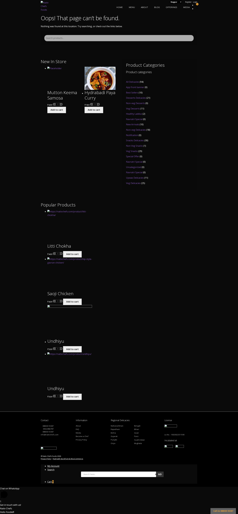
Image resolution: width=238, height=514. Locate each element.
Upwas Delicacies (135, 177)
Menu (132, 7)
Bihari (136, 429)
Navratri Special (134, 119)
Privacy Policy (81, 439)
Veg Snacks (132, 151)
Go (160, 474)
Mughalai (138, 443)
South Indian (139, 440)
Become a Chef (82, 436)
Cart (50, 481)
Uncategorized (133, 167)
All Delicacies (132, 81)
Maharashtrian (117, 426)
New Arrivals (132, 124)
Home (119, 7)
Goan (136, 433)
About (144, 7)
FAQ (77, 429)
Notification (132, 135)
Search (50, 469)
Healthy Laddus (134, 113)
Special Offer (132, 156)
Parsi (136, 436)
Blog (157, 7)
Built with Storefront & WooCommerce (68, 459)
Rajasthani (115, 429)
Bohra (113, 433)
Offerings (171, 7)
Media (186, 7)
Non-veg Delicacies (136, 129)
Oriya (113, 443)
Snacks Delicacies (135, 140)
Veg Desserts (133, 108)
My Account (53, 466)
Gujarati (114, 436)
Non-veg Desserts (135, 103)
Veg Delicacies (133, 183)
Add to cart (57, 109)
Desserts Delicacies (136, 97)
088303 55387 (48, 426)
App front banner (135, 87)
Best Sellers (132, 92)
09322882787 (48, 429)
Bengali (137, 426)
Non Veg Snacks (134, 145)
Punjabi (114, 439)
